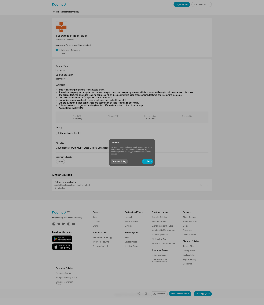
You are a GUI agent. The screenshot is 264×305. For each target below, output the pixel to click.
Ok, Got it (147, 161)
